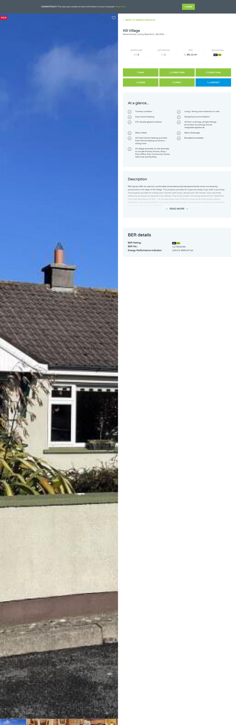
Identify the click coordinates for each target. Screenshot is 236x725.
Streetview (178, 72)
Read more (121, 6)
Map (141, 72)
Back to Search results (140, 20)
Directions (214, 72)
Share (141, 82)
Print (178, 82)
